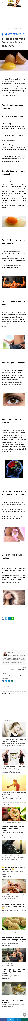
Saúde (7, 28)
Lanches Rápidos (6, 932)
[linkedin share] (9, 681)
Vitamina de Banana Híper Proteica (13, 1001)
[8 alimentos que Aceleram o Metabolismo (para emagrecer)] (14, 814)
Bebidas (4, 996)
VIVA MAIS (15, 863)
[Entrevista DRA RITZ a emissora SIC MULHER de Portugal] (14, 757)
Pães (13, 932)
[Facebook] (3, 619)
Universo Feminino (13, 34)
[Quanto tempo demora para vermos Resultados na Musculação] (14, 955)
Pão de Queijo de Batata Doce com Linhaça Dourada (14, 939)
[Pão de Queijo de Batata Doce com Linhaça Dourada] (14, 923)
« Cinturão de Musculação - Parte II (11, 675)
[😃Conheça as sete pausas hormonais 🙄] (14, 847)
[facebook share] (3, 681)
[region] (14, 15)
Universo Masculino (16, 28)
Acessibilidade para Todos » (18, 669)
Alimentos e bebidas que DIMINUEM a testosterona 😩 (13, 906)
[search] (25, 2)
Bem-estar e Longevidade (18, 894)
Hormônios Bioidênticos (14, 855)
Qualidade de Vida (13, 33)
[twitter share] (6, 681)
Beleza (3, 32)
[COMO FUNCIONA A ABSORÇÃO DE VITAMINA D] (14, 783)
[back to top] (24, 1015)
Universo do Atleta (7, 861)
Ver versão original (19, 1014)
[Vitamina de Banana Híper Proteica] (14, 988)
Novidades (4, 859)
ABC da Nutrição (6, 894)
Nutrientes (5, 33)
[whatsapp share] (12, 681)
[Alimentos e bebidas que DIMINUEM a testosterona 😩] (14, 886)
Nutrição (18, 32)
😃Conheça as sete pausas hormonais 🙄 (13, 868)
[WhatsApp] (12, 619)
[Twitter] (6, 619)
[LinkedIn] (9, 619)
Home (3, 28)
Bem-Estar (4, 855)
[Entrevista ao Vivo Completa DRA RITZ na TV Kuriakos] (14, 729)
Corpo (13, 32)
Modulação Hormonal (19, 857)
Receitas (4, 934)
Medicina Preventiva (7, 857)
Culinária (9, 996)
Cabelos (8, 32)
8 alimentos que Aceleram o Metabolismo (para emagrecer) (14, 828)
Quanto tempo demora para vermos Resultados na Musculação (14, 971)
